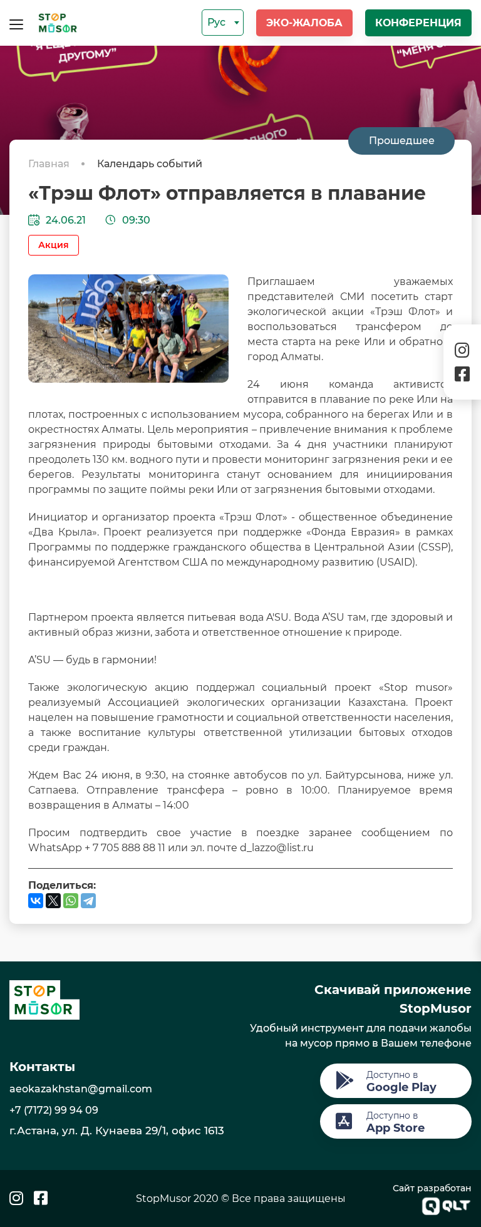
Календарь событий (149, 164)
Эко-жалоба (304, 23)
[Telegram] (88, 900)
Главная (50, 164)
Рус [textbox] (216, 22)
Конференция (418, 23)
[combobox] (223, 22)
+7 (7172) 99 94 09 (53, 1110)
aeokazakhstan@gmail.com (80, 1089)
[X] (53, 900)
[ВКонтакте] (35, 900)
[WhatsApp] (70, 900)
